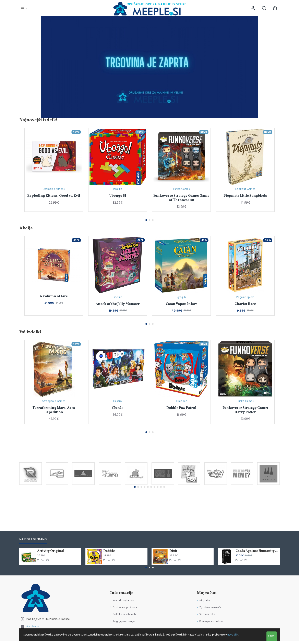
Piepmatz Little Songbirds (245, 196)
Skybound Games (57, 484)
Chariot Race (245, 304)
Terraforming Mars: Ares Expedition (54, 410)
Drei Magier (268, 484)
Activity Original (50, 551)
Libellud (117, 297)
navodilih (232, 635)
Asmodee (181, 401)
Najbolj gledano (33, 539)
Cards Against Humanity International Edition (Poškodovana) (257, 551)
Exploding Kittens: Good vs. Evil (53, 196)
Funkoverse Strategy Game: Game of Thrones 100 (181, 198)
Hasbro (117, 401)
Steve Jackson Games (83, 484)
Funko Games (181, 189)
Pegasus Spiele (245, 297)
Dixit (173, 551)
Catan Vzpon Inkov (181, 304)
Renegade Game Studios (30, 484)
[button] (146, 220)
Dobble (109, 551)
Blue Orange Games (136, 484)
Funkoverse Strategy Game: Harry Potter (245, 410)
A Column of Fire (54, 296)
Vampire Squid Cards (162, 484)
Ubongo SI (117, 196)
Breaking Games (215, 484)
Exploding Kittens (53, 189)
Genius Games (109, 484)
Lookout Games (245, 189)
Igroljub (117, 189)
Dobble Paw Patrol (181, 408)
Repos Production (189, 484)
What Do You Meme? (242, 484)
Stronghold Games (53, 401)
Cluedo (117, 408)
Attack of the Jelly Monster (118, 304)
